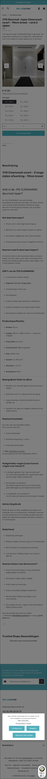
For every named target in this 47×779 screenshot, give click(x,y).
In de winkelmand (23, 133)
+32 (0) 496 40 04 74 (11, 711)
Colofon (28, 723)
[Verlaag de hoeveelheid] (4, 126)
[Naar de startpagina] (23, 8)
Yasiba (32, 776)
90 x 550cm (9, 120)
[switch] (42, 775)
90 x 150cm (9, 102)
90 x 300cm (24, 106)
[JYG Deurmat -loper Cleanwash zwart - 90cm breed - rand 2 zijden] (23, 66)
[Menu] (3, 8)
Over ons (8, 765)
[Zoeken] (8, 8)
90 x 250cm (9, 106)
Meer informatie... (23, 720)
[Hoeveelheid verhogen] (42, 126)
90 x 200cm (24, 102)
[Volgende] (40, 65)
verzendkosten (27, 758)
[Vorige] (6, 65)
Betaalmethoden (13, 768)
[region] (23, 66)
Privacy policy (37, 765)
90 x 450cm (9, 115)
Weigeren (33, 728)
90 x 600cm (24, 120)
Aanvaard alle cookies (24, 735)
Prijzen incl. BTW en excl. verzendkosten (15, 93)
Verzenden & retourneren (30, 768)
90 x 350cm (9, 111)
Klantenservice (23, 771)
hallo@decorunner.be (17, 451)
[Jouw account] (39, 8)
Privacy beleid (20, 723)
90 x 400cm (24, 111)
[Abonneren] (41, 681)
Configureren (17, 728)
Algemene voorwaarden (21, 765)
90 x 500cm (24, 115)
